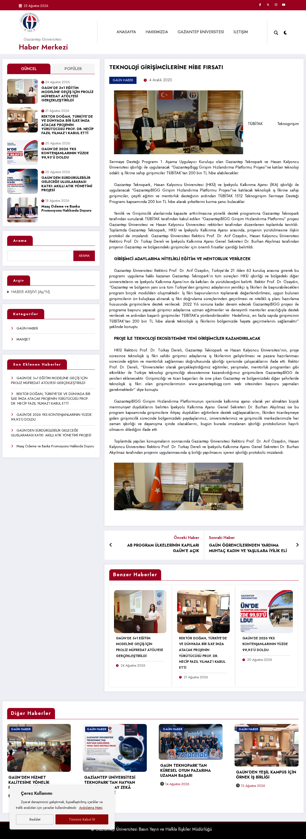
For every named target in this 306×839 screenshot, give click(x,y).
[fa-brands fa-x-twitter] (268, 5)
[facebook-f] (260, 5)
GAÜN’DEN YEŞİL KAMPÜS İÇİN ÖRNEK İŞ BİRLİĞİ (190, 775)
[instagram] (276, 5)
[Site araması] (276, 32)
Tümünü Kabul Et (82, 819)
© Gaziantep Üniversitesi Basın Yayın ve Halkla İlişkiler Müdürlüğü (151, 829)
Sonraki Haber (222, 537)
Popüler (73, 68)
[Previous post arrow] (110, 545)
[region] (62, 807)
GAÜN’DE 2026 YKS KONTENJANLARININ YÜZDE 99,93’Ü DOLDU (65, 153)
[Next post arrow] (297, 545)
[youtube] (284, 5)
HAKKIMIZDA (157, 32)
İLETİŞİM (241, 32)
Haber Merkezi (43, 47)
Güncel (29, 68)
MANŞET (23, 339)
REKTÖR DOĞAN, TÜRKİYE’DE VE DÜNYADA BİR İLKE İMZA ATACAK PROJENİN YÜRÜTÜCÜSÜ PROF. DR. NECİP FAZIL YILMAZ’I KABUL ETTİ (67, 125)
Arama (20, 240)
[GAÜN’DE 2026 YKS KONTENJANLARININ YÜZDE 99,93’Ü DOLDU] (266, 611)
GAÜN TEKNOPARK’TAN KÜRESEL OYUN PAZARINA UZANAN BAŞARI (110, 770)
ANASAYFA (126, 32)
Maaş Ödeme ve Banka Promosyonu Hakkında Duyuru (66, 208)
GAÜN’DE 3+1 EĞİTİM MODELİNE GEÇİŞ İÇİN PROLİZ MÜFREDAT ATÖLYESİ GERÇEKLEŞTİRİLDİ (67, 94)
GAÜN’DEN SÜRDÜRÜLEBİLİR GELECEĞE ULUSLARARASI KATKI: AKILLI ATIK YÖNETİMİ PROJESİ (66, 184)
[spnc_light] (285, 32)
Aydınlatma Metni (91, 807)
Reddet (34, 819)
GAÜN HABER (27, 328)
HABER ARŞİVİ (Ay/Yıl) (30, 292)
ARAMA (84, 255)
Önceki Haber (186, 537)
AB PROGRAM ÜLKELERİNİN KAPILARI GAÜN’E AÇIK (163, 548)
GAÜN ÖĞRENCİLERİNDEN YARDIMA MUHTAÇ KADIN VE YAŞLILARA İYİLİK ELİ (248, 548)
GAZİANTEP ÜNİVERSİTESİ (201, 32)
